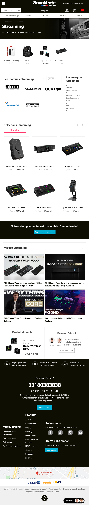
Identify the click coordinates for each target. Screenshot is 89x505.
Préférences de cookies (43, 491)
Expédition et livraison (12, 446)
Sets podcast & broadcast (44, 62)
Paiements (7, 442)
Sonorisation (30, 423)
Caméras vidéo (28, 60)
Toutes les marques (52, 79)
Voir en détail (17, 166)
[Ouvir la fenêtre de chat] (74, 500)
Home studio (30, 435)
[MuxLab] (12, 105)
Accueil (28, 419)
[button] (38, 79)
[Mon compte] (67, 10)
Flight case (80, 16)
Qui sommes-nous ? (39, 489)
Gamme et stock (9, 438)
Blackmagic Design (73, 95)
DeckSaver (70, 108)
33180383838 (44, 385)
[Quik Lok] (53, 89)
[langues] (81, 10)
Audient (69, 88)
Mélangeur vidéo (61, 60)
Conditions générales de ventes (16, 489)
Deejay (28, 427)
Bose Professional (72, 98)
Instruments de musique (10, 16)
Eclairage (29, 431)
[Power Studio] (32, 105)
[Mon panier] (73, 10)
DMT (68, 106)
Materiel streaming (11, 60)
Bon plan (44, 10)
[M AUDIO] (32, 89)
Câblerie (45, 16)
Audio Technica (71, 90)
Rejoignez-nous (69, 489)
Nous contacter (55, 489)
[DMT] (12, 89)
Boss (68, 101)
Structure (63, 16)
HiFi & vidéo (28, 16)
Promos (58, 491)
